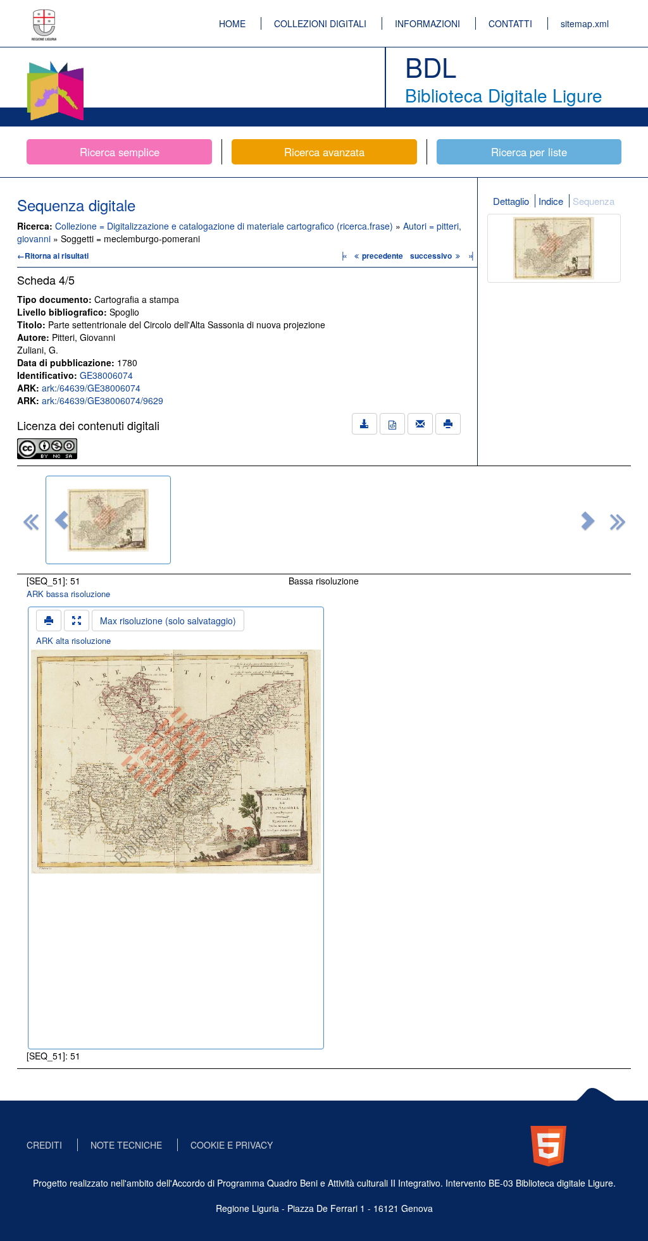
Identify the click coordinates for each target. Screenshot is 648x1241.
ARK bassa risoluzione (68, 594)
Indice (551, 200)
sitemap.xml (585, 23)
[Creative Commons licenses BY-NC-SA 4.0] (47, 447)
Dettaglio (511, 200)
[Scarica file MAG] (392, 424)
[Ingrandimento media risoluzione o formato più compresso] (76, 620)
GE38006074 (106, 375)
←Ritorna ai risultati (53, 255)
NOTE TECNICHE (126, 1145)
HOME (232, 23)
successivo (432, 255)
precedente (382, 255)
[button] (61, 520)
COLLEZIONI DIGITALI (320, 23)
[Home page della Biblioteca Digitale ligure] (55, 63)
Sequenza (593, 200)
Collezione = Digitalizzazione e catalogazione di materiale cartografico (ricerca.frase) (225, 225)
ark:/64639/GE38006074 (91, 387)
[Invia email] (420, 424)
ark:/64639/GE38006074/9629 (102, 400)
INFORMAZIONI (427, 23)
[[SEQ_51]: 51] (108, 520)
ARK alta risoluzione (73, 640)
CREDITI (44, 1145)
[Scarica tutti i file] (364, 424)
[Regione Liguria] (44, 16)
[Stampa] (448, 424)
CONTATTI (510, 23)
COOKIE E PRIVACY (231, 1145)
